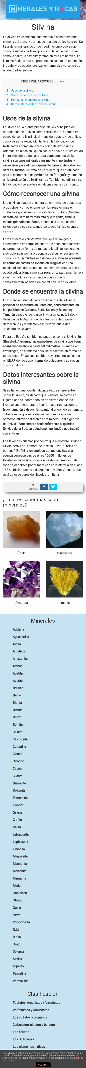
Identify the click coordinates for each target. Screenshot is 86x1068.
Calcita (17, 732)
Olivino (17, 900)
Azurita (18, 681)
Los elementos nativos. (29, 1046)
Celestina (19, 747)
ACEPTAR (43, 1065)
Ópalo (17, 908)
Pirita (16, 915)
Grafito (17, 820)
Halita (17, 827)
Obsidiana (20, 893)
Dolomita (19, 790)
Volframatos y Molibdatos (31, 1010)
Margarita (19, 878)
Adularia (18, 629)
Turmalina (19, 973)
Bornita (18, 724)
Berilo (17, 695)
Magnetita (20, 864)
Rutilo (17, 937)
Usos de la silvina (20, 90)
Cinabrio (18, 761)
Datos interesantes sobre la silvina (31, 104)
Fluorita (18, 805)
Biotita (17, 703)
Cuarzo (18, 776)
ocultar (58, 81)
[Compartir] (44, 487)
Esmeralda (20, 798)
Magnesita (20, 856)
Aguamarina (21, 637)
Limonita (19, 849)
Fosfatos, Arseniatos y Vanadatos (36, 1003)
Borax (17, 717)
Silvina (17, 959)
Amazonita (20, 659)
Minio (17, 885)
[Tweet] (53, 487)
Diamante (19, 783)
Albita (17, 644)
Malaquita (19, 871)
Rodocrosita (21, 922)
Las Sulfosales (23, 1039)
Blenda (17, 710)
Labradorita (21, 834)
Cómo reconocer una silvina (27, 95)
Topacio (18, 966)
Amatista (19, 651)
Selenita (18, 951)
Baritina (18, 688)
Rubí (16, 929)
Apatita (18, 673)
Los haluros (21, 1032)
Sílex (16, 944)
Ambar (17, 666)
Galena (17, 812)
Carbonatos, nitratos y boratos (34, 1025)
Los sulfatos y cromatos (30, 1017)
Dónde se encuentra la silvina (27, 100)
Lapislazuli (20, 842)
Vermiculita (20, 981)
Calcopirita (20, 739)
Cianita (17, 754)
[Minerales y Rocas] (43, 9)
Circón (17, 768)
